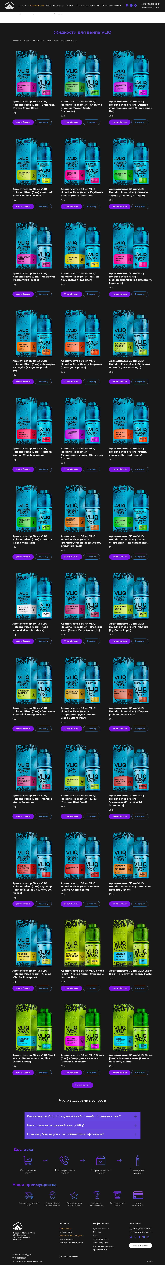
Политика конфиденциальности (27, 1261)
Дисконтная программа (103, 1246)
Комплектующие (67, 1239)
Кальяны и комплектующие (71, 1243)
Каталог (25, 40)
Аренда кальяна (100, 1250)
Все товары (27, 14)
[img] (17, 1226)
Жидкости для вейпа (44, 14)
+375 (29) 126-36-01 (151, 4)
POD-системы (66, 1232)
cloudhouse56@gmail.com (151, 7)
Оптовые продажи (101, 1243)
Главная (15, 14)
